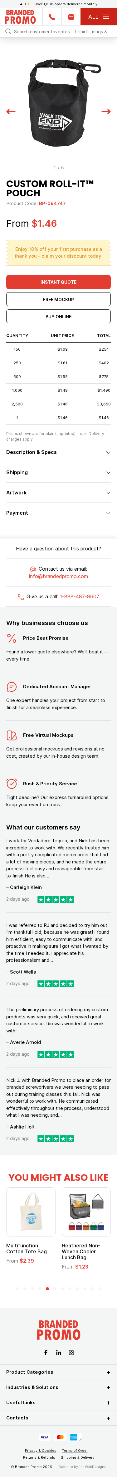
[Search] (8, 31)
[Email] (70, 16)
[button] (11, 111)
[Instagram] (71, 1352)
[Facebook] (45, 1352)
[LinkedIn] (58, 1352)
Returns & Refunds (39, 1457)
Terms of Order (75, 1450)
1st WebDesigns (92, 1467)
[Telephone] (51, 16)
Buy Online (58, 316)
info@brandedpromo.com (58, 576)
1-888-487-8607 (79, 596)
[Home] (20, 16)
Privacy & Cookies (40, 1450)
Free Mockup (58, 299)
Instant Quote (58, 282)
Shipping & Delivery (77, 1457)
